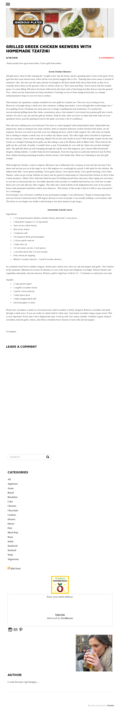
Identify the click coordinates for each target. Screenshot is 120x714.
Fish (10, 528)
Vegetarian (13, 559)
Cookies (12, 514)
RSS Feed (15, 568)
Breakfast (13, 497)
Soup (10, 554)
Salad (10, 541)
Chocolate (13, 510)
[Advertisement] (42, 465)
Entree (11, 523)
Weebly (110, 705)
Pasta (10, 537)
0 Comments (106, 58)
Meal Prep (13, 532)
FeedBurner (67, 618)
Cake (10, 501)
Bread (11, 492)
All (9, 479)
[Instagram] (10, 630)
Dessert (11, 519)
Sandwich (13, 545)
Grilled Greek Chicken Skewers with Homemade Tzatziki (48, 48)
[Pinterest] (21, 630)
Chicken (12, 506)
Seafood (12, 550)
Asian (11, 488)
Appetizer (13, 483)
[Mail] (15, 630)
